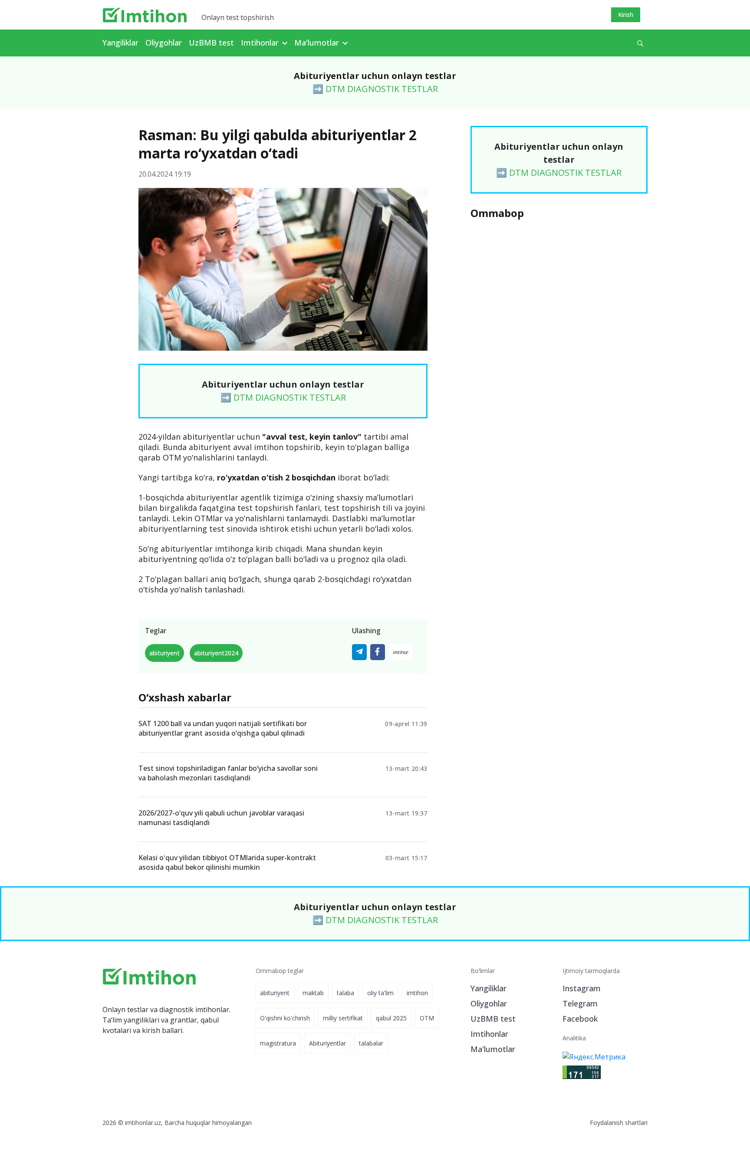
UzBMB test (211, 42)
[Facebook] (377, 652)
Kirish (625, 14)
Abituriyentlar (327, 1043)
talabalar (371, 1043)
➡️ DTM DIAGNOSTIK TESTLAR (375, 89)
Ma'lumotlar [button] (317, 42)
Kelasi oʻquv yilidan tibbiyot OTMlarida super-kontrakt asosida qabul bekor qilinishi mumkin (227, 862)
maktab (313, 993)
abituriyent (164, 653)
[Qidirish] (640, 43)
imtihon (417, 993)
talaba (345, 993)
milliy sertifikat (343, 1018)
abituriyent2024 (216, 653)
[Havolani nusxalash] (400, 652)
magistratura (278, 1043)
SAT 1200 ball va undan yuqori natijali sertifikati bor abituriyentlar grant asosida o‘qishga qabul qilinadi (222, 728)
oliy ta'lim (380, 993)
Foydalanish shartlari (619, 1122)
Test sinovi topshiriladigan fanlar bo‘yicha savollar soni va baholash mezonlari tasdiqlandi (228, 773)
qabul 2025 (391, 1018)
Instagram (581, 988)
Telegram (580, 1003)
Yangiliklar (120, 42)
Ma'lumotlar (492, 1049)
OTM (427, 1018)
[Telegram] (359, 652)
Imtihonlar (489, 1034)
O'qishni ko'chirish (285, 1018)
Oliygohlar (163, 42)
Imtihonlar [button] (261, 42)
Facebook (580, 1018)
